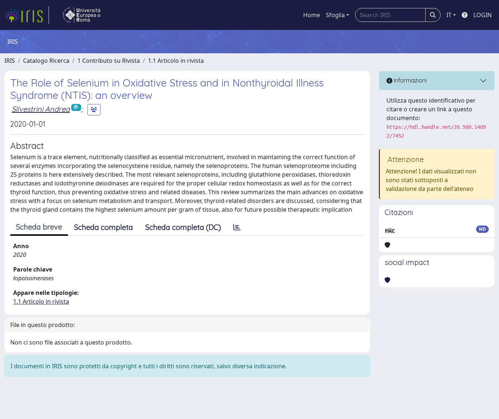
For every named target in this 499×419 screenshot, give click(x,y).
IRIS (9, 61)
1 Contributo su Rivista (108, 61)
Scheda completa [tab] (103, 227)
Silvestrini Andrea (41, 109)
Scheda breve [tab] (39, 226)
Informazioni (409, 80)
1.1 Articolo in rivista (176, 61)
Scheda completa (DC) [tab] (183, 227)
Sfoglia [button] (335, 15)
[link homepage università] (81, 15)
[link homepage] (26, 15)
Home (311, 15)
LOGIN (482, 15)
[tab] (237, 227)
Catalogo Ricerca (46, 61)
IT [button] (449, 15)
